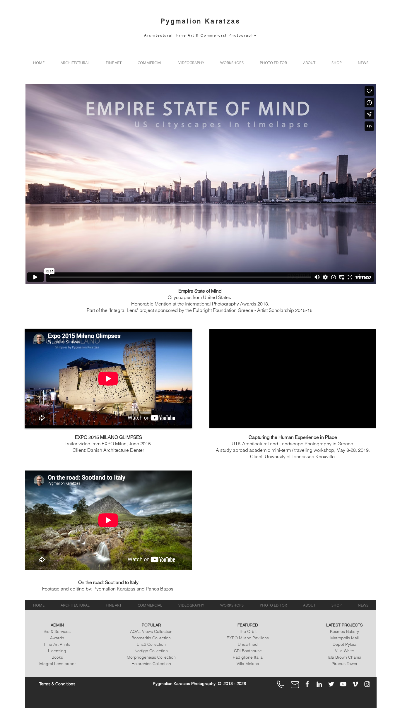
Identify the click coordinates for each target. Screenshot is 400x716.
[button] (75, 62)
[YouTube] (343, 684)
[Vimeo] (355, 684)
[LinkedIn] (319, 684)
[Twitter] (331, 684)
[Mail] (295, 685)
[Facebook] (307, 684)
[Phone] (280, 684)
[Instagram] (367, 684)
